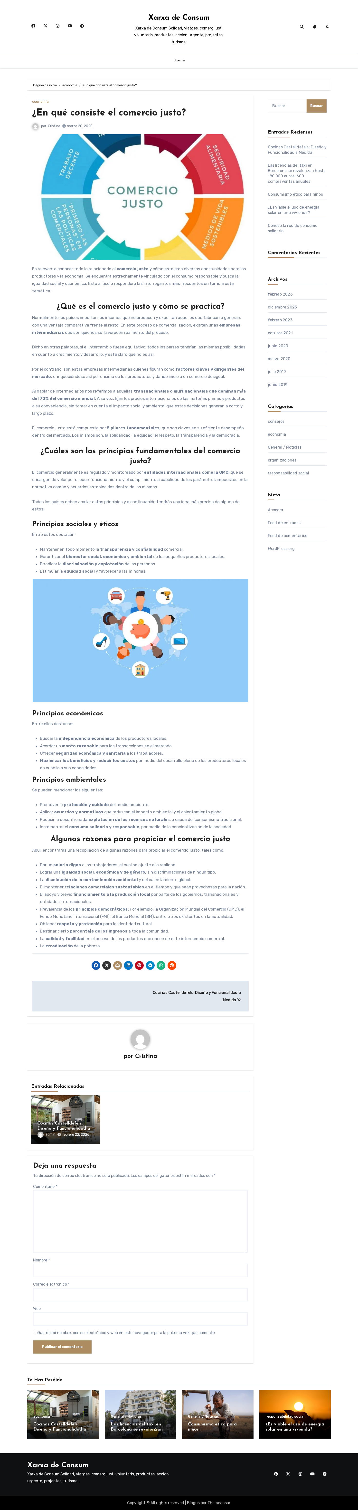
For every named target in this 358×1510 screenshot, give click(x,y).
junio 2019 (278, 384)
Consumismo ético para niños (295, 194)
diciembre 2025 (282, 307)
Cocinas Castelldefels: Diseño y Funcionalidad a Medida (63, 1128)
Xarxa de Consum (179, 18)
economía (40, 102)
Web (37, 1308)
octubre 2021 (280, 333)
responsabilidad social (288, 473)
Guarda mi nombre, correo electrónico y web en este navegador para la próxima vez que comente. (126, 1332)
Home (179, 60)
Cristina (54, 126)
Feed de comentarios (287, 535)
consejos (276, 421)
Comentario (45, 1186)
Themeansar (218, 1502)
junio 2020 (278, 346)
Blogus (193, 1502)
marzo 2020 (279, 358)
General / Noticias (285, 447)
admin (50, 1134)
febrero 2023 (280, 320)
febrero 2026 (280, 294)
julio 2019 (277, 371)
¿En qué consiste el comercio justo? (109, 113)
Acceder (275, 510)
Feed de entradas (284, 522)
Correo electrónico (51, 1284)
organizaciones (282, 460)
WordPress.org (281, 548)
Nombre (41, 1260)
